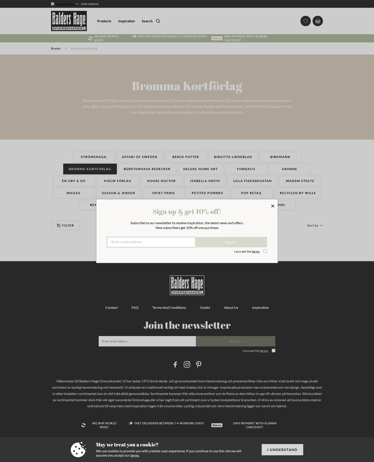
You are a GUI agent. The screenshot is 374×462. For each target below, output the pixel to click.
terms (134, 455)
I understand (282, 450)
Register (231, 242)
